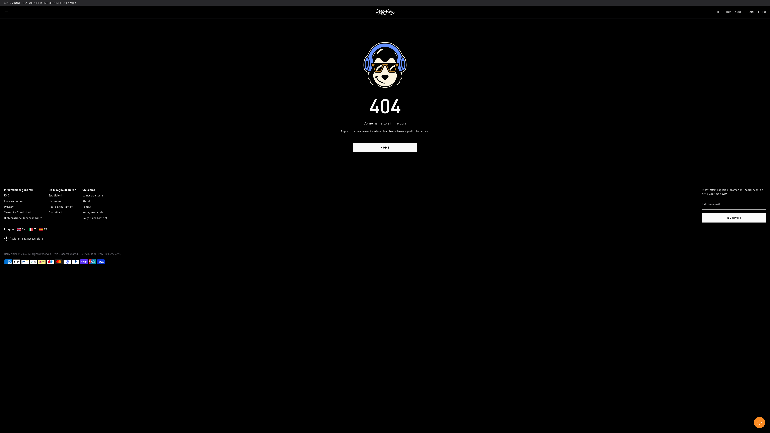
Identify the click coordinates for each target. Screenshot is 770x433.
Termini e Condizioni (17, 212)
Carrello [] (757, 11)
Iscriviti (734, 217)
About (86, 201)
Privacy (8, 206)
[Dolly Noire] (385, 12)
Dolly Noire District (94, 218)
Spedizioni (55, 195)
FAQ (6, 195)
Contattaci (55, 212)
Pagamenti (56, 201)
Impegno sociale (92, 212)
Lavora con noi (13, 201)
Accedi (739, 11)
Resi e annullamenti (62, 206)
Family (86, 206)
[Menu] (6, 12)
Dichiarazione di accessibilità (23, 218)
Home (385, 147)
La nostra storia (92, 195)
